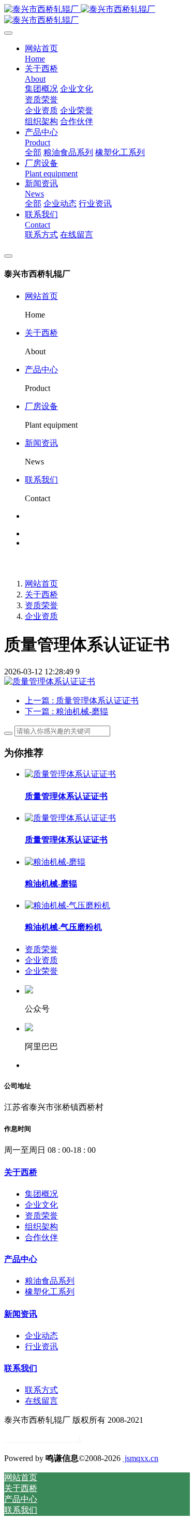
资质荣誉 (41, 605)
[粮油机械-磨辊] (55, 861)
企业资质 (41, 616)
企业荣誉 (41, 971)
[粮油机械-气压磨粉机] (67, 905)
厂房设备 (41, 406)
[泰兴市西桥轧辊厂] (97, 15)
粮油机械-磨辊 (51, 883)
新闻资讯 (41, 443)
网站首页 (41, 296)
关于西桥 (41, 332)
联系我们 (41, 479)
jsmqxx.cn (140, 1458)
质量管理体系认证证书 (66, 796)
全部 (33, 152)
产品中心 (41, 369)
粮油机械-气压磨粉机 (63, 927)
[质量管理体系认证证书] (70, 774)
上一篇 (82, 700)
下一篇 (66, 711)
